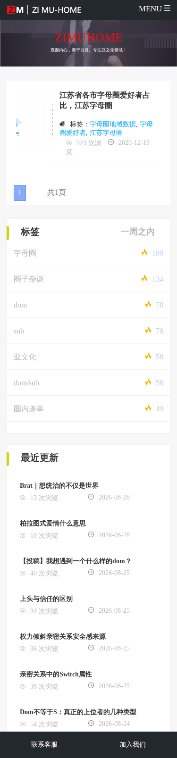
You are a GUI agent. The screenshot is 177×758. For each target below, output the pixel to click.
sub (19, 331)
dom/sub (26, 383)
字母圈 (25, 253)
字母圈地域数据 (113, 124)
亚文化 (25, 357)
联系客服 (44, 744)
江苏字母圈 (106, 132)
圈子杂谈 (29, 279)
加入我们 (132, 744)
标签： (80, 124)
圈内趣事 (29, 409)
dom (20, 305)
